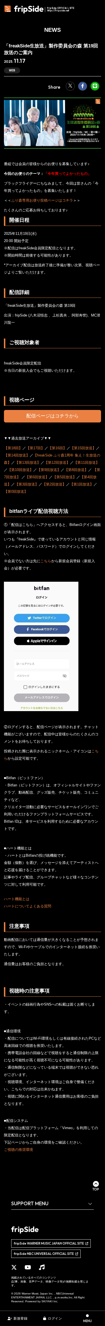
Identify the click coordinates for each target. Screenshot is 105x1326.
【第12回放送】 (57, 462)
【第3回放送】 (27, 484)
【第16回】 (57, 448)
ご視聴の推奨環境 (18, 1150)
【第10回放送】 (20, 470)
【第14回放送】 (17, 455)
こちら (45, 561)
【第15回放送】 (83, 448)
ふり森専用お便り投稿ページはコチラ (42, 200)
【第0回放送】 (16, 491)
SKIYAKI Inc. (49, 1301)
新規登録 (20, 1318)
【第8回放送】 (76, 470)
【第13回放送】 (28, 462)
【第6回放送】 (37, 477)
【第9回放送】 (49, 470)
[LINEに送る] (95, 86)
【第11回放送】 (86, 462)
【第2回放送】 (54, 484)
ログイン (55, 1318)
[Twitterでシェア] (70, 86)
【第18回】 (13, 448)
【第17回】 (35, 448)
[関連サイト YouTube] (28, 1267)
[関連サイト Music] (42, 1267)
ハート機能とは (16, 899)
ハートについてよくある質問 (27, 906)
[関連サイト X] (14, 1267)
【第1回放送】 (82, 484)
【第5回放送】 (64, 477)
